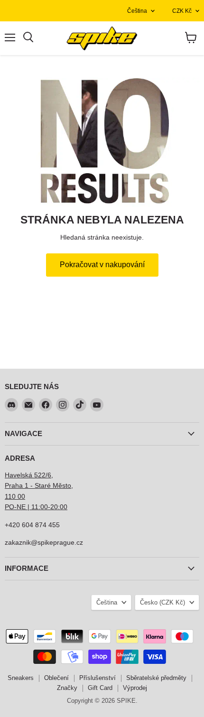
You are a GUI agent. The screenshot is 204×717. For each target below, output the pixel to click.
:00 (62, 507)
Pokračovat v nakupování (102, 265)
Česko (162, 602)
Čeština (137, 11)
